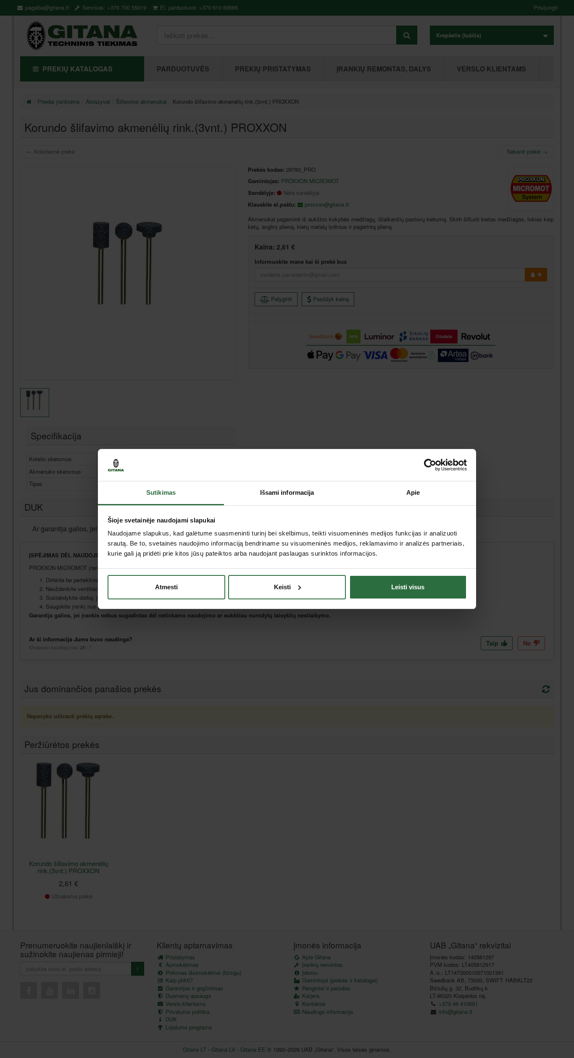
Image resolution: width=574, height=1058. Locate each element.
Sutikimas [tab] (161, 492)
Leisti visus (407, 587)
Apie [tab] (413, 492)
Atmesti (166, 587)
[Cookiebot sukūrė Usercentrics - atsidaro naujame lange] (430, 465)
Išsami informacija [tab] (287, 492)
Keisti (282, 587)
